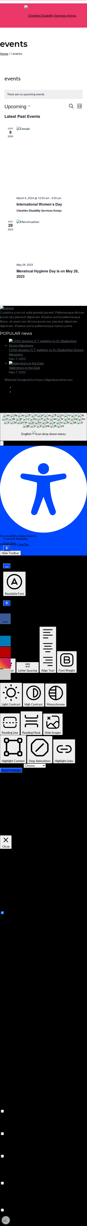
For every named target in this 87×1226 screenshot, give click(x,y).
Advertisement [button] (10, 1179)
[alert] (43, 94)
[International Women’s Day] (50, 160)
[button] (2, 443)
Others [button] (5, 1206)
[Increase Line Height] (6, 603)
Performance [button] (9, 1129)
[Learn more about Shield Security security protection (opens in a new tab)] (5, 1220)
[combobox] (43, 427)
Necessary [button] (7, 908)
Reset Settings (11, 770)
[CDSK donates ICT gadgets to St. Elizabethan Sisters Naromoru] (48, 345)
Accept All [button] (31, 833)
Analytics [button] (6, 1152)
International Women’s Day (39, 204)
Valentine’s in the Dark (24, 368)
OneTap (23, 544)
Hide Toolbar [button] (10, 553)
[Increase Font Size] (6, 548)
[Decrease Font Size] (6, 566)
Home (4, 53)
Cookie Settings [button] (11, 833)
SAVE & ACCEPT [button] (12, 1224)
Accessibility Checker (60, 400)
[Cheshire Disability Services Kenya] (50, 15)
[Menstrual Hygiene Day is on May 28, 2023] (50, 239)
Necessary (12, 913)
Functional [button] (7, 1107)
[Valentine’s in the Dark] (26, 363)
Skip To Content (12, 765)
